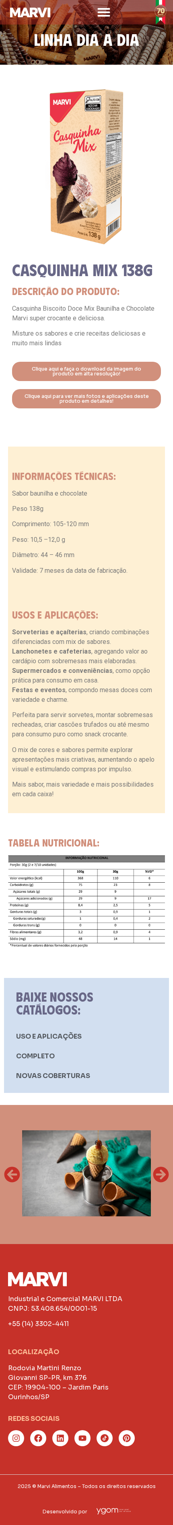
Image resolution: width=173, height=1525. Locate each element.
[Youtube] (82, 1438)
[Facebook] (38, 1438)
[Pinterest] (127, 1438)
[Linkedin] (60, 1438)
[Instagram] (16, 1438)
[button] (104, 12)
